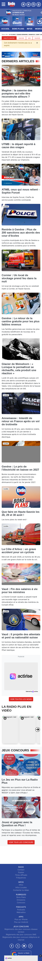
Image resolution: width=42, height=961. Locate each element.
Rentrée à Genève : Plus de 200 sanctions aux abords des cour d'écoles (21, 232)
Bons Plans (18, 29)
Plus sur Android (21, 922)
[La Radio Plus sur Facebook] (12, 946)
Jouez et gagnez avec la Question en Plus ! (17, 824)
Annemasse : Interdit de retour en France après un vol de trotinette (21, 421)
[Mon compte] (38, 4)
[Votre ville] (23, 4)
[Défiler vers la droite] (37, 729)
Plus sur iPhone (21, 919)
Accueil (5, 29)
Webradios (21, 912)
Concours (21, 902)
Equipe (21, 872)
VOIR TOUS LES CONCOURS (21, 842)
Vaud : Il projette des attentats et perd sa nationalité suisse (21, 636)
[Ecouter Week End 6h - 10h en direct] (21, 54)
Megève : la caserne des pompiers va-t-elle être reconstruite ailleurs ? (17, 93)
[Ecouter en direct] (28, 4)
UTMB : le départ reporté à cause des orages (18, 146)
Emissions (21, 900)
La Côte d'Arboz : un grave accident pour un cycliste (19, 551)
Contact (21, 870)
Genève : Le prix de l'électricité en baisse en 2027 (20, 468)
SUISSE (37, 38)
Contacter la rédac (21, 890)
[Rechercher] (33, 4)
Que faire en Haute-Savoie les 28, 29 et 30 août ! (20, 513)
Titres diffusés (21, 875)
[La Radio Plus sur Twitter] (18, 946)
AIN (29, 38)
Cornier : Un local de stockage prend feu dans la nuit (19, 278)
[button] (10, 729)
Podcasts (21, 910)
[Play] (3, 19)
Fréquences (21, 878)
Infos (29, 29)
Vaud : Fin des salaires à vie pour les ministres (20, 591)
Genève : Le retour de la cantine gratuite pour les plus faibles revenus (20, 321)
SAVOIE (21, 38)
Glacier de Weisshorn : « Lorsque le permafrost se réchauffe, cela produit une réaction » (19, 368)
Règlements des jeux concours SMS (21, 934)
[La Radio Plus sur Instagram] (30, 946)
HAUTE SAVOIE (9, 38)
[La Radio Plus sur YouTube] (24, 946)
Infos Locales (21, 887)
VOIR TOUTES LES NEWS (21, 699)
